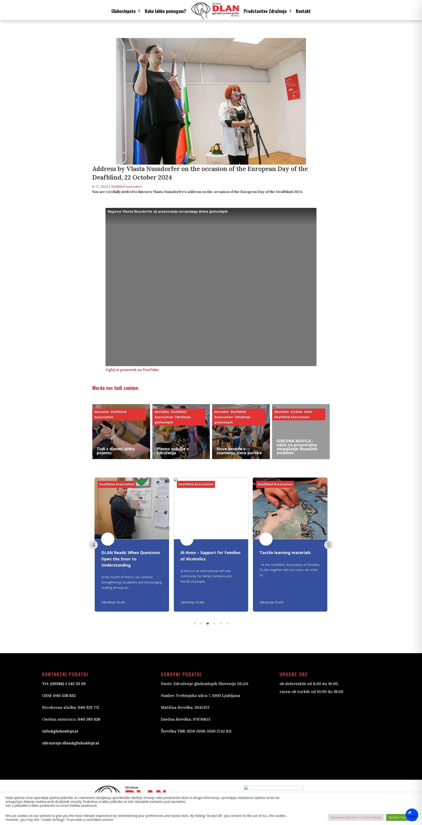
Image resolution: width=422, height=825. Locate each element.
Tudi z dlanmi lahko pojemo (116, 450)
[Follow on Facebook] (169, 752)
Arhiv (308, 412)
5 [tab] (221, 623)
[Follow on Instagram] (186, 752)
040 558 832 (64, 695)
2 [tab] (201, 623)
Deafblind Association (126, 186)
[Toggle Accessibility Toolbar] (412, 815)
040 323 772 (88, 707)
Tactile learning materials (285, 552)
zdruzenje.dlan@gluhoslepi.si (70, 742)
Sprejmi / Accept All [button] (401, 817)
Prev (93, 544)
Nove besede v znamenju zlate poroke (239, 450)
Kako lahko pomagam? (165, 10)
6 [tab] (227, 623)
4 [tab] (214, 623)
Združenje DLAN (113, 602)
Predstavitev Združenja (265, 10)
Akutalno (102, 412)
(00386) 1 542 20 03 (68, 683)
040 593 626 (89, 719)
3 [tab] (208, 623)
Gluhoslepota (123, 10)
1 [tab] (194, 623)
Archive (296, 412)
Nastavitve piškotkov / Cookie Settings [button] (356, 817)
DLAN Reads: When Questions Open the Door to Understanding (130, 559)
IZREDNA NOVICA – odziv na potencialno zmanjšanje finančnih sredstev (296, 446)
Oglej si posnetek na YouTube (132, 369)
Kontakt (303, 10)
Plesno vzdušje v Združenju (173, 450)
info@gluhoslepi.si (60, 731)
